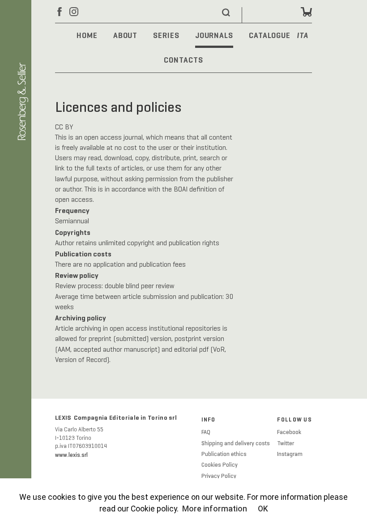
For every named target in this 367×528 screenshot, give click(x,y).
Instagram (290, 454)
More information (214, 508)
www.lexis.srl (71, 455)
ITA (302, 36)
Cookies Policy (219, 465)
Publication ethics (224, 454)
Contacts (183, 60)
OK (263, 508)
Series (166, 35)
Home (87, 35)
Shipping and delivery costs (235, 443)
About (125, 35)
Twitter (285, 443)
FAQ (205, 432)
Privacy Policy (218, 476)
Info (208, 419)
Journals (214, 35)
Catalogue (269, 35)
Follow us (294, 419)
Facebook (289, 432)
